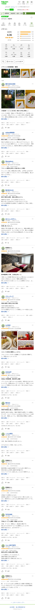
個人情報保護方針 (20, 607)
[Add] (31, 17)
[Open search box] (3, 61)
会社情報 (12, 607)
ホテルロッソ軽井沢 (6, 19)
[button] (5, 73)
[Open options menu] (33, 84)
